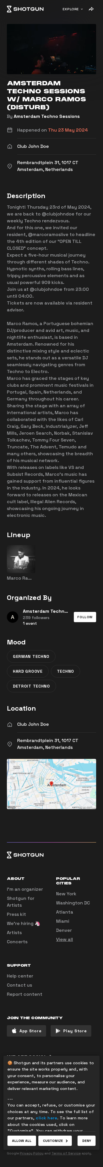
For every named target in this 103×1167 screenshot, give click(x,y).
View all (64, 939)
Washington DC (73, 903)
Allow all (21, 1140)
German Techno (31, 656)
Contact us (19, 985)
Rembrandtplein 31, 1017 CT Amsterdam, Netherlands (47, 743)
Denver (64, 930)
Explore (71, 9)
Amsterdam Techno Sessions (47, 116)
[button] (85, 617)
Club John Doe (33, 724)
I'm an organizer (25, 889)
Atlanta (64, 912)
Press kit (16, 914)
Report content (24, 994)
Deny (86, 1140)
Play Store (75, 1030)
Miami (62, 921)
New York (66, 894)
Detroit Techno (31, 686)
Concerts (17, 942)
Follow (85, 617)
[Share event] (91, 9)
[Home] (25, 9)
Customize (53, 1140)
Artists (14, 933)
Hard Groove (28, 671)
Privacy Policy (31, 1153)
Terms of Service (66, 1153)
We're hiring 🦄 (23, 923)
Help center (20, 976)
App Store (30, 1030)
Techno (65, 671)
